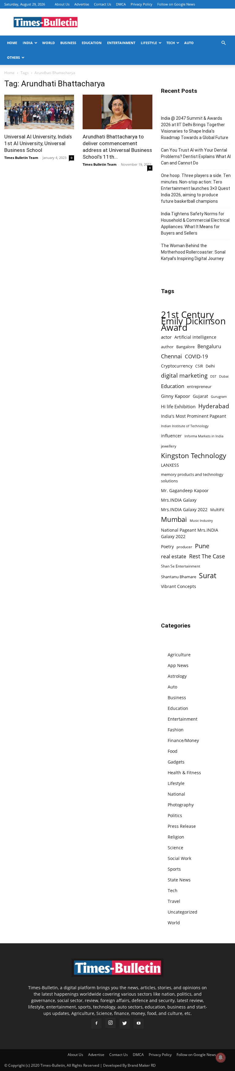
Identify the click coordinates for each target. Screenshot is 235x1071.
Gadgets (176, 762)
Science (175, 847)
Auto (189, 42)
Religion (176, 837)
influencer (171, 436)
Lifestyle (149, 42)
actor (166, 337)
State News (179, 880)
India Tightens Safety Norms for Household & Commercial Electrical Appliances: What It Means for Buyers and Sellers (195, 223)
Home (12, 42)
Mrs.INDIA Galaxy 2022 (184, 509)
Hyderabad (213, 406)
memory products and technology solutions (192, 478)
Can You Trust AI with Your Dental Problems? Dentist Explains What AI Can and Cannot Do (196, 156)
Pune (202, 546)
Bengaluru (209, 346)
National (176, 794)
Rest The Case (207, 556)
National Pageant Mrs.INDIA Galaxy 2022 (189, 533)
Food (172, 751)
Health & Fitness (184, 772)
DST (213, 376)
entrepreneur (199, 386)
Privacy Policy (141, 4)
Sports (174, 869)
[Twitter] (124, 1023)
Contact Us (102, 4)
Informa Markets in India (204, 436)
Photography (181, 805)
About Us (62, 4)
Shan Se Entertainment (180, 566)
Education (92, 42)
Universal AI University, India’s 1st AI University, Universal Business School (38, 143)
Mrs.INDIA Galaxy (178, 500)
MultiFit (217, 509)
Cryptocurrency (176, 366)
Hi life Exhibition (178, 406)
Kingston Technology (193, 455)
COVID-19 (196, 356)
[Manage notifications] (221, 1057)
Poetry (167, 546)
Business (68, 42)
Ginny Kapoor (175, 396)
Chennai (171, 356)
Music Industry (201, 520)
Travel (174, 901)
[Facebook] (96, 1023)
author (167, 346)
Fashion (176, 730)
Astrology (177, 676)
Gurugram (219, 396)
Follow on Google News (176, 4)
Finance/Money (183, 740)
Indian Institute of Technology (185, 426)
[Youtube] (139, 1023)
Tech (170, 42)
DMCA (121, 4)
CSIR (199, 366)
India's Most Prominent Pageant (193, 416)
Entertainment (121, 42)
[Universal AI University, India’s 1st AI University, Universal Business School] (39, 112)
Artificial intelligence (195, 337)
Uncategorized (182, 912)
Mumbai (174, 519)
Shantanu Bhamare (178, 576)
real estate (173, 556)
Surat (207, 575)
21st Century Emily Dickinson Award (193, 321)
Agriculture (179, 655)
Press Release (182, 826)
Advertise (81, 4)
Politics (175, 815)
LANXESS (170, 465)
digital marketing (184, 375)
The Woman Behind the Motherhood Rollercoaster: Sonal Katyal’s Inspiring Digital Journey (193, 252)
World (48, 42)
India (28, 42)
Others (13, 57)
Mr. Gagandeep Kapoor (185, 490)
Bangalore (185, 346)
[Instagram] (110, 1023)
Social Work (179, 858)
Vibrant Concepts (178, 586)
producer (184, 546)
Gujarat (200, 396)
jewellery (168, 446)
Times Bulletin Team (21, 157)
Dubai (224, 376)
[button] (223, 43)
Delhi (210, 366)
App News (178, 665)
